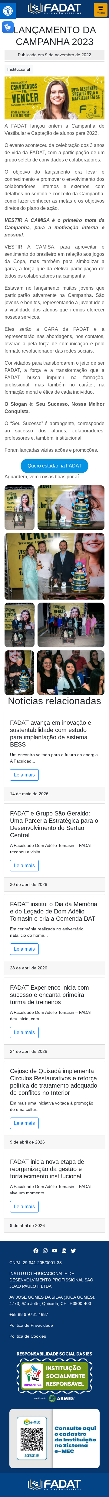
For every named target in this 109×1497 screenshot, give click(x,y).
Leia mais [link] (24, 774)
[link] (8, 11)
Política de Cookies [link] (27, 1336)
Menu (101, 13)
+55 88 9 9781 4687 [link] (28, 1314)
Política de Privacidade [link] (31, 1325)
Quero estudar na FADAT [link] (55, 465)
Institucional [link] (18, 69)
